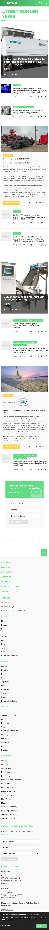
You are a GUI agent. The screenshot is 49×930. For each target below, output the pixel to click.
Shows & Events (8, 818)
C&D (3, 633)
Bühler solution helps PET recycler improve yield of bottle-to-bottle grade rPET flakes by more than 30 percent (29, 239)
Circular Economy (20, 320)
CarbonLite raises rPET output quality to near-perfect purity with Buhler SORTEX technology (29, 464)
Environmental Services (11, 780)
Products (6, 707)
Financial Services (8, 791)
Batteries (5, 644)
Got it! (41, 926)
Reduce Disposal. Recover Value (16, 163)
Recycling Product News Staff (13, 610)
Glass (3, 652)
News (4, 616)
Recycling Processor (9, 811)
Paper (3, 629)
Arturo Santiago (7, 607)
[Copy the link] (19, 74)
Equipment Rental (9, 787)
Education (5, 776)
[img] (6, 88)
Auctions (4, 764)
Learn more (11, 202)
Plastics (17, 85)
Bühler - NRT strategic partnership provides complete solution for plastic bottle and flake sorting (29, 217)
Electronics (5, 640)
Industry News (19, 107)
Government (6, 795)
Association (6, 761)
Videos (4, 662)
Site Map (5, 591)
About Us (6, 577)
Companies (6, 756)
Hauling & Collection (9, 656)
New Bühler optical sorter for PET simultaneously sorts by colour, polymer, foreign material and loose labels (30, 91)
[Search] (46, 3)
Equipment (6, 723)
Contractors (6, 768)
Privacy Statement (11, 586)
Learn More (14, 492)
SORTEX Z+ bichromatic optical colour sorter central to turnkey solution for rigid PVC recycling (30, 350)
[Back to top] (44, 552)
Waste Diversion (36, 320)
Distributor (5, 772)
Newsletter (7, 572)
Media (3, 803)
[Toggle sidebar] (3, 3)
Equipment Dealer (9, 784)
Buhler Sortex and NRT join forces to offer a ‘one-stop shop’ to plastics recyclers (28, 326)
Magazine (6, 567)
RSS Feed (5, 582)
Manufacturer (6, 799)
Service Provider (8, 814)
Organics (5, 636)
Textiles (4, 648)
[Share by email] (5, 74)
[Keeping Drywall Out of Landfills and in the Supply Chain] (24, 379)
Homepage (6, 562)
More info (6, 926)
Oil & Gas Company (9, 807)
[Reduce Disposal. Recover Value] (24, 139)
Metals (4, 621)
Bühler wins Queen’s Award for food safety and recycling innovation (28, 112)
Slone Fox (5, 603)
